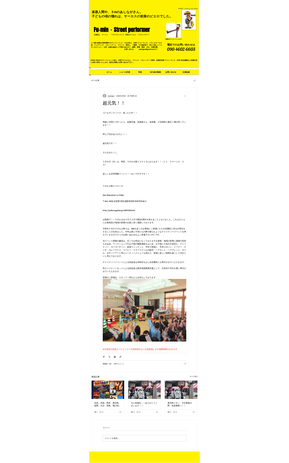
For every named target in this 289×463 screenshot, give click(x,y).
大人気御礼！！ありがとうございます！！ (144, 404)
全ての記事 (95, 80)
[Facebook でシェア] (104, 357)
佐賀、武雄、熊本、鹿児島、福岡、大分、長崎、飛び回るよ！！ (107, 404)
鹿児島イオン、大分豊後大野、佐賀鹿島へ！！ (180, 404)
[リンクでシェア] (120, 357)
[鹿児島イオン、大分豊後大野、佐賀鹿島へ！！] (181, 390)
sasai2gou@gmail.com (146, 49)
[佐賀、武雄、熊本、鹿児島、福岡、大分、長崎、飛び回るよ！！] (108, 390)
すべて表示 (194, 376)
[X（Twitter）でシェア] (109, 357)
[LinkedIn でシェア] (115, 357)
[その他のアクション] (185, 95)
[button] (195, 80)
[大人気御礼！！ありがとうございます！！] (144, 390)
